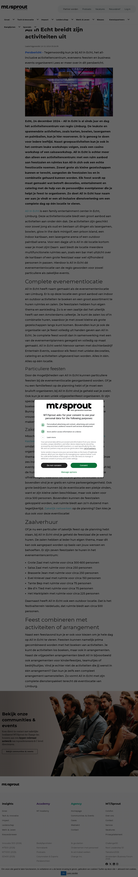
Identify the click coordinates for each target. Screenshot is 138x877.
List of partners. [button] (90, 448)
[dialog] (69, 438)
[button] (69, 437)
